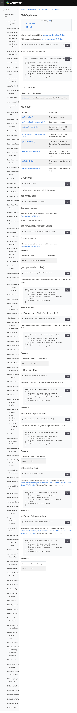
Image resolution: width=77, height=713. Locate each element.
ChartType (12, 405)
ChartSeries (12, 377)
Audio (10, 74)
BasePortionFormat (13, 153)
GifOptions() (26, 98)
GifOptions (58, 9)
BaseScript (12, 155)
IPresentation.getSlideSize (30, 216)
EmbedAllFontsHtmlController (16, 690)
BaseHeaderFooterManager (16, 144)
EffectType (12, 681)
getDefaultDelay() (28, 161)
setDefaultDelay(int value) (31, 168)
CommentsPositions (13, 506)
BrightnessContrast (13, 228)
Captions (11, 268)
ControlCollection (12, 535)
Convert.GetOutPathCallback (16, 550)
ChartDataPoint (12, 332)
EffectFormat (13, 655)
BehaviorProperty (12, 196)
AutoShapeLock (12, 97)
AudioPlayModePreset (14, 86)
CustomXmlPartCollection (15, 573)
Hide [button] (49, 21)
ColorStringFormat (13, 455)
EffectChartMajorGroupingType (17, 642)
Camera (11, 257)
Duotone (11, 635)
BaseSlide (12, 163)
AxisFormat (12, 115)
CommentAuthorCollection (15, 497)
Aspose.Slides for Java (33, 9)
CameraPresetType (13, 261)
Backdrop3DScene (13, 123)
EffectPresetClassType (14, 660)
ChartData (12, 325)
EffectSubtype (13, 674)
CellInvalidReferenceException (17, 299)
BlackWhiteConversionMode (16, 212)
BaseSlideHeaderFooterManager (17, 167)
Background (12, 126)
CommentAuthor (12, 493)
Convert (11, 545)
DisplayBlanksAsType (14, 609)
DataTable (12, 596)
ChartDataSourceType (14, 350)
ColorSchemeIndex (13, 448)
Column (11, 466)
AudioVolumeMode (13, 90)
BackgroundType (12, 131)
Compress (12, 513)
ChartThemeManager (14, 399)
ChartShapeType (12, 390)
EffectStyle (12, 667)
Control (11, 531)
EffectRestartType (13, 664)
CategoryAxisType (13, 277)
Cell (10, 280)
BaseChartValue (12, 135)
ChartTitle (12, 402)
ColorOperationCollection (15, 438)
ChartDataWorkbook (13, 354)
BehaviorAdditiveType (14, 183)
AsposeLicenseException (15, 71)
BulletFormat (13, 251)
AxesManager (13, 105)
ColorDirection (13, 421)
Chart (10, 306)
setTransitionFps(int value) (31, 151)
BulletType (12, 254)
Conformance (13, 521)
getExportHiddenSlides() (31, 127)
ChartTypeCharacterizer (15, 409)
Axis (10, 108)
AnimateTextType (12, 58)
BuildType (12, 244)
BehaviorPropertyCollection (16, 200)
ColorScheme (13, 444)
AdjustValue (12, 24)
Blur (10, 224)
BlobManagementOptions (15, 221)
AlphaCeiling (13, 38)
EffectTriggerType (13, 679)
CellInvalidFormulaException (16, 295)
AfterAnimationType (13, 32)
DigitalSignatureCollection (15, 605)
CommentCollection (13, 502)
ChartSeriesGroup (13, 386)
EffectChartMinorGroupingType (17, 647)
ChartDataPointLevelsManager (17, 345)
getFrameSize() (27, 117)
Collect (11, 415)
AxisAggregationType (14, 112)
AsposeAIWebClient (13, 67)
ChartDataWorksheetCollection (17, 363)
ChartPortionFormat (13, 374)
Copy (67, 45)
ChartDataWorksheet (14, 358)
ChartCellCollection (13, 322)
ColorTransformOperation (15, 460)
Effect (10, 638)
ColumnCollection (12, 470)
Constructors (30, 24)
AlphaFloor (12, 41)
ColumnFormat (13, 473)
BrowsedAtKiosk (12, 232)
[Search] (74, 3)
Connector (12, 524)
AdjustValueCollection (14, 28)
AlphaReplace (13, 54)
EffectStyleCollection (13, 671)
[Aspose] (14, 3)
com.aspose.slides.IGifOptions (52, 39)
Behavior (11, 174)
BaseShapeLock (12, 160)
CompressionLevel (13, 518)
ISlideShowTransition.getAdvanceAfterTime (36, 483)
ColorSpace (12, 451)
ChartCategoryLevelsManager (16, 318)
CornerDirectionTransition (15, 554)
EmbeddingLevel (12, 703)
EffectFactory (13, 650)
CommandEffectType (14, 486)
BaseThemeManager (14, 171)
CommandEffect (12, 481)
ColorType (12, 463)
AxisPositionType (12, 119)
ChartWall (12, 412)
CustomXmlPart (12, 568)
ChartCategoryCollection (15, 313)
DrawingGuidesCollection (15, 632)
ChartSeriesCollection (14, 382)
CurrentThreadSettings (14, 561)
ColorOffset (12, 429)
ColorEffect (12, 424)
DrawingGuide (13, 628)
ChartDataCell (13, 328)
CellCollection (13, 287)
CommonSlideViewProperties (16, 510)
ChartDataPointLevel (13, 341)
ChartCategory (13, 309)
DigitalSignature (12, 600)
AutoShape (12, 93)
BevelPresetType (12, 205)
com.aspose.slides (11, 21)
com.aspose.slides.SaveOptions (54, 35)
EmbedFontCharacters (14, 708)
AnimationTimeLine (13, 63)
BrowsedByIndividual (13, 237)
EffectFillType (13, 652)
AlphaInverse (13, 44)
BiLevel (11, 208)
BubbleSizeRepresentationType (17, 241)
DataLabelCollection (13, 580)
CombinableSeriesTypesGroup (17, 477)
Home (23, 9)
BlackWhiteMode (12, 216)
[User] (70, 3)
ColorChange (13, 418)
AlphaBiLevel (13, 35)
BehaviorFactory (12, 192)
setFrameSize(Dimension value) (33, 122)
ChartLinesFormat (13, 367)
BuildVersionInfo (12, 248)
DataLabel (12, 576)
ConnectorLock (12, 528)
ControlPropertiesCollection (16, 539)
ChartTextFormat (12, 395)
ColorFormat (13, 426)
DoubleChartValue (13, 625)
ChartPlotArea (13, 370)
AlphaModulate (13, 47)
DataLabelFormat (12, 584)
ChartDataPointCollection (15, 337)
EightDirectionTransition (14, 686)
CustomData (13, 564)
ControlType (12, 542)
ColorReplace (13, 441)
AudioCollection (12, 79)
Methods (29, 27)
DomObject (12, 621)
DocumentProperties (13, 618)
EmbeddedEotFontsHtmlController (18, 694)
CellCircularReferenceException (17, 284)
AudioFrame (13, 81)
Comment (12, 489)
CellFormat (12, 290)
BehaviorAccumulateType (15, 179)
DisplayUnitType (12, 613)
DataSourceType (12, 589)
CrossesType (13, 557)
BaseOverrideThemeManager (16, 148)
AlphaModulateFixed (13, 51)
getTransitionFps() (28, 141)
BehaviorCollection (13, 187)
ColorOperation (12, 434)
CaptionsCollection (13, 273)
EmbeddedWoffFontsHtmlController (18, 699)
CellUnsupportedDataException (17, 303)
